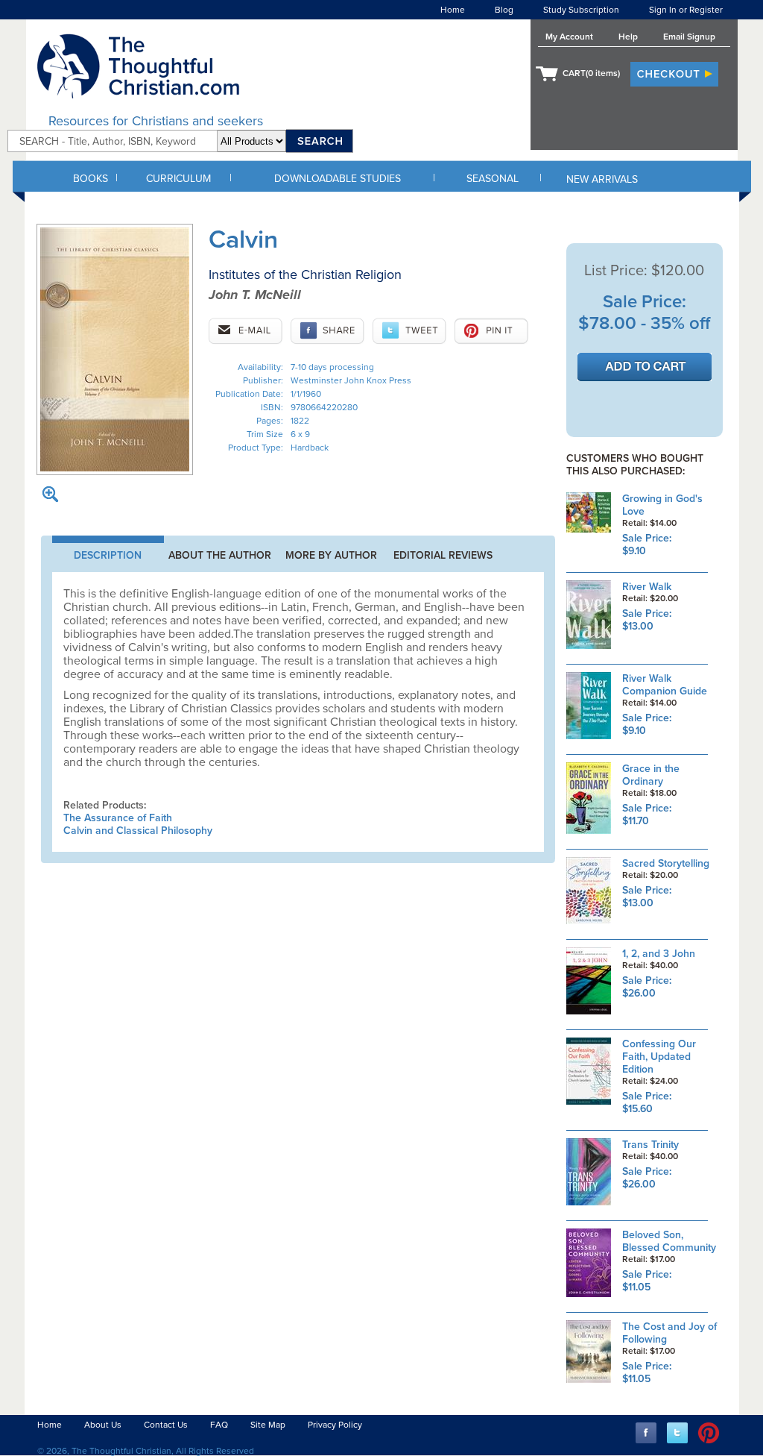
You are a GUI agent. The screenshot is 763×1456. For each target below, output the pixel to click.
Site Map (267, 1424)
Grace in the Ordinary (651, 775)
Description (108, 555)
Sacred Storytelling (665, 863)
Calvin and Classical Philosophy (137, 830)
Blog (504, 9)
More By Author (331, 555)
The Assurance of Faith (117, 818)
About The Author (219, 555)
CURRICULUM (178, 178)
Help (628, 36)
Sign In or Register (686, 9)
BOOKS (90, 178)
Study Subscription (581, 9)
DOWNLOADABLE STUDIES (337, 178)
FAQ (219, 1424)
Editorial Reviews (443, 555)
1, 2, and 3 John (658, 953)
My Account (569, 36)
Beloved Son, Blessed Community (669, 1241)
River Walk (646, 586)
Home (452, 9)
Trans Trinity (650, 1144)
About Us (102, 1424)
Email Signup (689, 36)
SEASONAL (492, 178)
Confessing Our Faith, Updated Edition (659, 1057)
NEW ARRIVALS (602, 179)
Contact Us (166, 1424)
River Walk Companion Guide (664, 684)
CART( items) (591, 73)
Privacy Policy (335, 1424)
